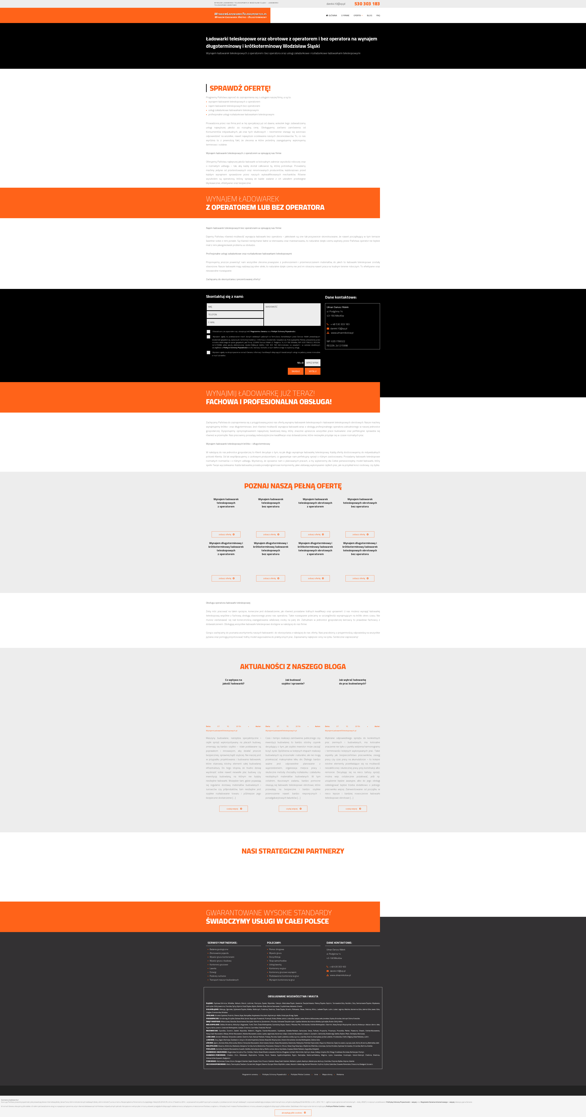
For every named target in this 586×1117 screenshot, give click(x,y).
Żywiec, (264, 1003)
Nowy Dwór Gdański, (282, 1061)
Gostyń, (241, 1027)
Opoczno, (337, 1042)
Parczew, (274, 1036)
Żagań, (221, 1039)
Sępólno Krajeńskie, (284, 1055)
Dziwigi (213, 972)
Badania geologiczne (219, 949)
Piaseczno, (354, 1030)
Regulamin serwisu (250, 1074)
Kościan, (368, 1024)
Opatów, (298, 1021)
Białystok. (315, 1049)
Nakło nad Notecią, (313, 1055)
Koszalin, (294, 1064)
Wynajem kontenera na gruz (282, 980)
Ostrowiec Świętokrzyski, (286, 1021)
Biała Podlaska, (358, 1036)
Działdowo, (338, 1052)
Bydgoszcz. (227, 1058)
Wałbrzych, (257, 1009)
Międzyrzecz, (276, 1039)
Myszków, (271, 1003)
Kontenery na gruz (277, 968)
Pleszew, (294, 1024)
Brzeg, (291, 1015)
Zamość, (218, 1036)
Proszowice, (270, 1045)
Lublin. (366, 1036)
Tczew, (227, 1061)
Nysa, (242, 1015)
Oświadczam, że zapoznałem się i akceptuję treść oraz (254, 331)
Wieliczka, (228, 1045)
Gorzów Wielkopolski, (303, 1039)
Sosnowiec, (276, 1006)
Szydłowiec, (282, 1030)
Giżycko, (323, 1052)
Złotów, (222, 1024)
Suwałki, (242, 1049)
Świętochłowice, (308, 1003)
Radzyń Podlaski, (259, 1036)
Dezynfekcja (274, 957)
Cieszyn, (279, 1003)
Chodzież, (262, 1027)
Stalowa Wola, (239, 1018)
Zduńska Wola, (224, 1042)
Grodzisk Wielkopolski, (230, 1027)
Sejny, (262, 1049)
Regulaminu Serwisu (259, 331)
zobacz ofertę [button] (225, 534)
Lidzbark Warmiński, (296, 1052)
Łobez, (288, 1064)
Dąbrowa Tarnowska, (345, 1045)
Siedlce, (337, 1033)
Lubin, (330, 1009)
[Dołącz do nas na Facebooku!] (206, 4)
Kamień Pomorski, (311, 1064)
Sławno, (264, 1064)
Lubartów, (303, 1036)
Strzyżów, (231, 1018)
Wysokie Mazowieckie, (231, 1049)
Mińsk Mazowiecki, (235, 1033)
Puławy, (268, 1036)
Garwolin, (314, 1033)
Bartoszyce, (354, 1052)
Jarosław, (326, 1018)
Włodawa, (225, 1036)
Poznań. (268, 1027)
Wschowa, (226, 1039)
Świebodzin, (235, 1039)
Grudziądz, (347, 1055)
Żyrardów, (222, 1030)
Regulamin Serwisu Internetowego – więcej (437, 1102)
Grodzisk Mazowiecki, (295, 1033)
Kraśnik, (310, 1036)
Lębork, (299, 1061)
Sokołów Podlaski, (292, 1030)
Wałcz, (228, 1064)
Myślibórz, (282, 1064)
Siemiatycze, (255, 1049)
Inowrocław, (338, 1055)
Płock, (347, 1033)
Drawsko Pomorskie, (344, 1064)
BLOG (369, 15)
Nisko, (274, 1018)
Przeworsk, (260, 1018)
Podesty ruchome (218, 976)
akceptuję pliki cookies (292, 1113)
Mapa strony (327, 1074)
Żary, (216, 1039)
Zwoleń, (236, 1030)
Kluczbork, (264, 1015)
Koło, (378, 1024)
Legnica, (341, 1009)
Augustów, (308, 1049)
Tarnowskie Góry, (339, 1003)
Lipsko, (264, 1033)
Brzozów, (338, 1018)
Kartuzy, (321, 1061)
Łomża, (272, 1049)
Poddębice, (300, 1042)
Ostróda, (250, 1052)
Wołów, (249, 1009)
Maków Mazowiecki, (250, 1033)
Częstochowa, (285, 1006)
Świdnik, (246, 1036)
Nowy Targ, (291, 1045)
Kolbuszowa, (314, 1018)
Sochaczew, (303, 1030)
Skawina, (221, 1045)
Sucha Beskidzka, (259, 1045)
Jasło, (321, 1018)
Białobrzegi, (330, 1033)
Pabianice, (330, 1042)
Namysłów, (247, 1015)
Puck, (260, 1061)
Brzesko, (334, 1045)
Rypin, (294, 1055)
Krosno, (307, 1018)
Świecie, (273, 1055)
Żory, (354, 1003)
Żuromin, (230, 1030)
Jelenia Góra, (367, 1009)
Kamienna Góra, (356, 1009)
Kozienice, (278, 1033)
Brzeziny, (364, 1042)
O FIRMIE (345, 15)
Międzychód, (347, 1024)
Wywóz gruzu (275, 953)
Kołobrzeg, (301, 1064)
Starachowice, (241, 1021)
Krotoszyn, (361, 1024)
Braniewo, (346, 1052)
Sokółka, (248, 1049)
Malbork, (293, 1061)
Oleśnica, (308, 1009)
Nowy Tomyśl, (337, 1024)
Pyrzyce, (270, 1064)
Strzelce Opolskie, (221, 1015)
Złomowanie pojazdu (219, 953)
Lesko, (302, 1018)
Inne (316, 1074)
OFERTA (357, 15)
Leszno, (354, 1024)
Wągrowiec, (244, 1024)
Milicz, (314, 1009)
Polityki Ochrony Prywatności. (283, 331)
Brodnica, (376, 1055)
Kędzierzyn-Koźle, (274, 1015)
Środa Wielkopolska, (265, 1024)
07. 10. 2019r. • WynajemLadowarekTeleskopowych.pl (233, 728)
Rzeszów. (356, 1018)
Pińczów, (274, 1021)
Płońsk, (347, 1030)
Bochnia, (364, 1045)
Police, (276, 1064)
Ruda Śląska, (246, 1006)
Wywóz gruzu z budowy (221, 961)
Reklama (340, 1074)
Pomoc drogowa (276, 949)
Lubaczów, (290, 1018)
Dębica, (332, 1018)
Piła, (299, 1024)
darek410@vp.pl (336, 4)
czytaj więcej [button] (232, 809)
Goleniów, (332, 1064)
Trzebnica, (264, 1009)
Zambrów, (219, 1049)
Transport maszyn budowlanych (224, 980)
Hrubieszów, (337, 1036)
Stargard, (259, 1064)
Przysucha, (323, 1030)
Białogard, (363, 1064)
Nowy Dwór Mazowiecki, (214, 1033)
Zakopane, (243, 1045)
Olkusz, (284, 1045)
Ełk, (328, 1052)
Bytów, (340, 1061)
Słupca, (282, 1024)
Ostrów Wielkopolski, (317, 1024)
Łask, (354, 1042)
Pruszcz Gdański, (268, 1061)
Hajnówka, (283, 1049)
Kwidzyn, (305, 1061)
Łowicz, (343, 1042)
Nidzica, (279, 1052)
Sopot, (251, 1061)
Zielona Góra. (315, 1039)
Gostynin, (306, 1033)
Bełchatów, (372, 1042)
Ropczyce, (253, 1018)
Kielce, (340, 1021)
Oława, (302, 1009)
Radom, (342, 1033)
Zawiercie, (299, 1003)
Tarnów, (250, 1045)
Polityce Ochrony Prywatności (235, 347)
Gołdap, (317, 1052)
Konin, (374, 1024)
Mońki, (266, 1049)
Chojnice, (334, 1061)
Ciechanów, (322, 1033)
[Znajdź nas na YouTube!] (211, 4)
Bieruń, (243, 1003)
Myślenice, (307, 1045)
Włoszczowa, (225, 1021)
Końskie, (304, 1021)
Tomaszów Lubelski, (235, 1036)
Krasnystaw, (317, 1036)
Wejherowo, (221, 1061)
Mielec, (279, 1018)
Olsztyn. (361, 1052)
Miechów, (314, 1045)
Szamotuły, (276, 1024)
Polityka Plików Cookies (300, 1074)
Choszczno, (355, 1064)
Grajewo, (290, 1049)
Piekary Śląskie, (320, 1003)
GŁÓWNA (333, 15)
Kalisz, (213, 1027)
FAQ (378, 15)
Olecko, (255, 1052)
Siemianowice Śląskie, (364, 1003)
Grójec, (284, 1033)
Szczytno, (239, 1052)
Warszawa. (361, 1033)
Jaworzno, (221, 1006)
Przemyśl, (268, 1018)
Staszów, (233, 1021)
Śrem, (256, 1024)
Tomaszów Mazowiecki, (251, 1042)
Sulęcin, (242, 1039)
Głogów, (209, 1012)
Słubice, (261, 1039)
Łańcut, (284, 1018)
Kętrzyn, (307, 1052)
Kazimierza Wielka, (314, 1021)
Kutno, (358, 1042)
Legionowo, (271, 1033)
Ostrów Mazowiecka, (372, 1030)
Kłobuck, (238, 1003)
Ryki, (251, 1036)
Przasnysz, (332, 1030)
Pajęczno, (323, 1042)
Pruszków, (340, 1030)
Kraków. (370, 1045)
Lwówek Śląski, (322, 1009)
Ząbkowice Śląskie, (240, 1009)
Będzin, (329, 1003)
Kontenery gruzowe (219, 965)
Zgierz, (216, 1042)
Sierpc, (310, 1030)
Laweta (213, 968)
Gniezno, (247, 1027)
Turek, (251, 1024)
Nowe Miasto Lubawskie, (267, 1052)
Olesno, (236, 1015)
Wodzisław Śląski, (288, 1003)
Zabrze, (269, 1006)
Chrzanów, (356, 1045)
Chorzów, (228, 1006)
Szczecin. (370, 1064)
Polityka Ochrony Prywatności (274, 1074)
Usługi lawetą (275, 965)
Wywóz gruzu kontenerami (222, 957)
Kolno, (277, 1049)
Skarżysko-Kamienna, (254, 1021)
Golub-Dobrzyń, (358, 1055)
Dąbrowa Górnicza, (220, 1003)
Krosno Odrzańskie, (288, 1039)
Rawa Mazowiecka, (281, 1042)
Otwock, (362, 1030)
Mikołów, (231, 1003)
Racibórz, (348, 1003)
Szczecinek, (251, 1064)
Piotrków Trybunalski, (311, 1042)
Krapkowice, (256, 1015)
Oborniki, (329, 1024)
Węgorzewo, (232, 1052)
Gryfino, (320, 1064)
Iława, (313, 1052)
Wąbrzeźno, (253, 1055)
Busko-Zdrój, (333, 1021)
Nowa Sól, (268, 1039)
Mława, (226, 1033)
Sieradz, (272, 1042)
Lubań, (335, 1009)
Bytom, (254, 1006)
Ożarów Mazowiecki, (269, 1030)
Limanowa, (322, 1045)
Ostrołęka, (353, 1033)
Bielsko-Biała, (262, 1006)
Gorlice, (328, 1045)
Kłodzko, (347, 1009)
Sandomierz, (266, 1021)
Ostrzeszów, (305, 1024)
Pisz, (245, 1052)
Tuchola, (261, 1055)
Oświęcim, (277, 1045)
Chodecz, (230, 1055)
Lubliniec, (250, 1003)
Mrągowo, (285, 1052)
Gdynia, (346, 1061)
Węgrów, (258, 1030)
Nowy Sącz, (299, 1045)
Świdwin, (243, 1064)
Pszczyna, (257, 1003)
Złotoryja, (222, 1009)
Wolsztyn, (236, 1024)
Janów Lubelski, (327, 1036)
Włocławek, (243, 1055)
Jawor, (374, 1009)
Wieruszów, (233, 1042)
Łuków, (291, 1036)
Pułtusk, (316, 1030)
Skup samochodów (278, 961)
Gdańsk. (352, 1061)
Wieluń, (240, 1042)
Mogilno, (324, 1055)
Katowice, (293, 1006)
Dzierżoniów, (216, 1012)
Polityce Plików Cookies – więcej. (339, 1106)
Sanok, (247, 1018)
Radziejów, (302, 1055)
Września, (229, 1024)
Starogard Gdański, (241, 1061)
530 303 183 (367, 3)
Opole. (296, 1015)
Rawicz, (288, 1024)
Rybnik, (239, 1006)
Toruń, (267, 1055)
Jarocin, (218, 1027)
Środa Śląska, (280, 1009)
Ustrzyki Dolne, (347, 1018)
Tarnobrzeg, (223, 1018)
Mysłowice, (376, 1003)
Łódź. (378, 1042)
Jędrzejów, (325, 1021)
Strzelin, (289, 1009)
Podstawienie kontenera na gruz (284, 976)
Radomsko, (292, 1042)
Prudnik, (231, 1015)
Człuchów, (327, 1061)
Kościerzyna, (313, 1061)
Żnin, (236, 1055)
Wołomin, (251, 1030)
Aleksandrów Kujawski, (214, 1058)
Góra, (378, 1009)
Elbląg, (332, 1052)
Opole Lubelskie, (283, 1036)
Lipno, (330, 1055)
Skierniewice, (264, 1042)
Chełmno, (368, 1055)
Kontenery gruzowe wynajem (282, 972)
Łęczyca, (349, 1042)
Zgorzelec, (229, 1009)
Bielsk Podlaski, (298, 1049)
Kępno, (208, 1027)
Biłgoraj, (350, 1036)
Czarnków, (254, 1027)
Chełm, (344, 1036)
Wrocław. (225, 1012)
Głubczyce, (285, 1015)
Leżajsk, (297, 1018)
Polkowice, (295, 1009)
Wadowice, (236, 1045)
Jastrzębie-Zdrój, (212, 1006)
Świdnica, (272, 1009)
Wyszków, (243, 1030)
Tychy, (234, 1006)
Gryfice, (326, 1064)
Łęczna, (297, 1036)
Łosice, (259, 1033)
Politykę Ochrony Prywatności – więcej (401, 1102)
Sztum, (232, 1061)
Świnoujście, (235, 1064)
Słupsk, (255, 1061)
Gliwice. (299, 1006)
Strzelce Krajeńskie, (252, 1039)
